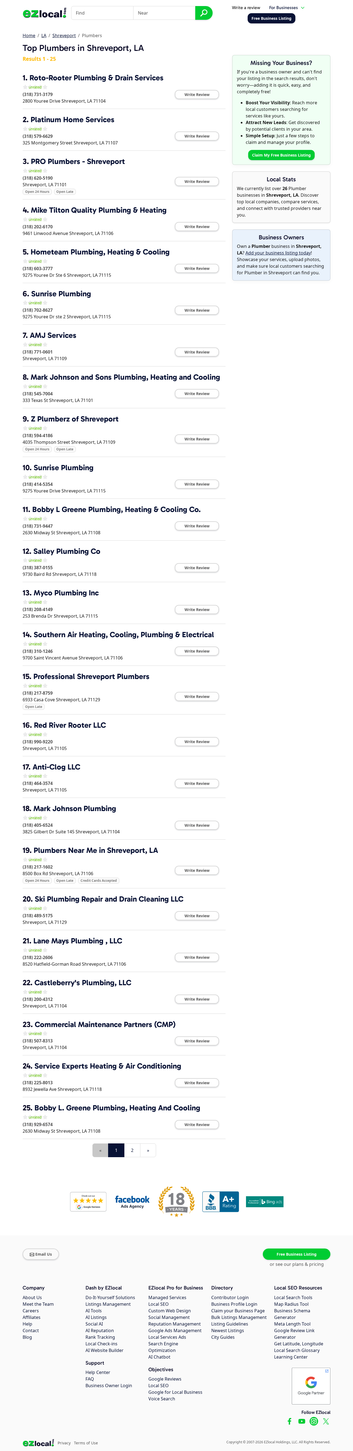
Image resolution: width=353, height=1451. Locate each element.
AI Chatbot (159, 1357)
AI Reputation (99, 1330)
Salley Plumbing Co (66, 551)
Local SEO (158, 1304)
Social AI (94, 1324)
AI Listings (96, 1317)
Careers (31, 1311)
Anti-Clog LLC (56, 766)
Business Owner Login (108, 1385)
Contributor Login (230, 1297)
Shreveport (64, 35)
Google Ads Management (175, 1330)
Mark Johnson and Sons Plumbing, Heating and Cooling (125, 377)
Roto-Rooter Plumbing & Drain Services (97, 77)
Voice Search (161, 1399)
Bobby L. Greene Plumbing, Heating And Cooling (117, 1107)
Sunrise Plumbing (61, 293)
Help (27, 1324)
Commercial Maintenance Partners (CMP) (105, 1024)
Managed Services (167, 1297)
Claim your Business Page (238, 1311)
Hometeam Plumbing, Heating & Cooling (100, 251)
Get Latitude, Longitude (298, 1344)
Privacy (64, 1442)
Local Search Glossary (297, 1350)
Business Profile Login (234, 1304)
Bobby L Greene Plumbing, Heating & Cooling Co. (116, 509)
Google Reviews (164, 1379)
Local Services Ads (167, 1337)
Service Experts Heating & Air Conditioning (107, 1066)
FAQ (89, 1379)
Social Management (169, 1317)
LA (43, 35)
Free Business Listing (297, 1254)
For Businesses (283, 7)
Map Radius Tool (291, 1304)
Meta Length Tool (292, 1324)
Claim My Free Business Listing (281, 155)
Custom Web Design (169, 1311)
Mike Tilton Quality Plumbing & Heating (99, 210)
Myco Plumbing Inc (66, 592)
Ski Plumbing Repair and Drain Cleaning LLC (109, 899)
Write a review (246, 7)
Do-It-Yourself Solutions (110, 1297)
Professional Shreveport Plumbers (91, 676)
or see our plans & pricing (297, 1264)
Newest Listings (227, 1330)
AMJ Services (53, 335)
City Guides (223, 1337)
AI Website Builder (104, 1350)
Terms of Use (86, 1442)
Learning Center (291, 1357)
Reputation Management (174, 1324)
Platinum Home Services (72, 119)
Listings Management (108, 1304)
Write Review (197, 94)
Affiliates (32, 1317)
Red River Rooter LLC (70, 725)
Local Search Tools (293, 1297)
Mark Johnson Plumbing (74, 808)
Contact (31, 1330)
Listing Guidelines (229, 1324)
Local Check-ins (101, 1344)
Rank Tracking (100, 1337)
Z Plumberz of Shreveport (75, 418)
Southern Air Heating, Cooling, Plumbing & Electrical (124, 634)
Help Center (97, 1372)
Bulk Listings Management (239, 1317)
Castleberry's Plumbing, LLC (82, 982)
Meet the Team (38, 1304)
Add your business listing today (278, 253)
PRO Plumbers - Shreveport (78, 161)
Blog (27, 1337)
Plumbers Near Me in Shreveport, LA (96, 850)
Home (29, 35)
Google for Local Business (175, 1392)
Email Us (43, 1254)
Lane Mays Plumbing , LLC (77, 940)
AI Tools (93, 1311)
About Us (32, 1297)
